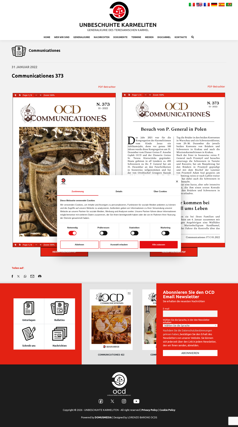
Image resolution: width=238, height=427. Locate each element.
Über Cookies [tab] (160, 191)
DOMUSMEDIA (103, 417)
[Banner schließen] (177, 181)
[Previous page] (15, 95)
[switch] (103, 233)
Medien (149, 37)
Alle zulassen (158, 244)
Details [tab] (119, 191)
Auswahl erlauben (119, 244)
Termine (136, 37)
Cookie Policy (167, 410)
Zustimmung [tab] (78, 191)
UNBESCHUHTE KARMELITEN (118, 25)
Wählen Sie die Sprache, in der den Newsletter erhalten (186, 321)
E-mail (166, 308)
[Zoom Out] (36, 95)
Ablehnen (79, 244)
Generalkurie (81, 37)
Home (47, 37)
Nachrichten (101, 37)
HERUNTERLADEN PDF (174, 252)
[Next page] (20, 95)
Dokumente (120, 37)
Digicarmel (164, 37)
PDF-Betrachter (107, 86)
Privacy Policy (150, 410)
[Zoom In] (41, 95)
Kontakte (181, 37)
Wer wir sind (61, 37)
